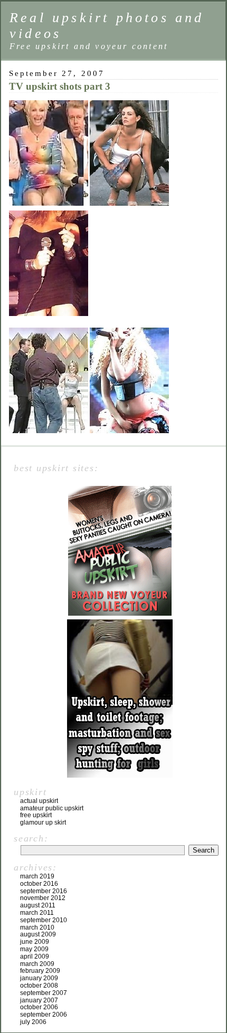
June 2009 (34, 941)
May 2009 (34, 949)
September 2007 (43, 993)
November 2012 (42, 898)
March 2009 (37, 964)
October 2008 (39, 985)
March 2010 (37, 927)
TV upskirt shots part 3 (59, 86)
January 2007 (39, 1000)
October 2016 (39, 883)
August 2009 (38, 934)
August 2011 (37, 905)
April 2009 (34, 956)
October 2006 (39, 1007)
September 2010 (43, 920)
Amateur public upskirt (51, 808)
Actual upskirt (39, 801)
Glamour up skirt (43, 822)
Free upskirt (36, 815)
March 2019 (37, 876)
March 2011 (37, 912)
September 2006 (43, 1014)
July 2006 (33, 1022)
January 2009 (39, 978)
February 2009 (40, 970)
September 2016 (43, 891)
